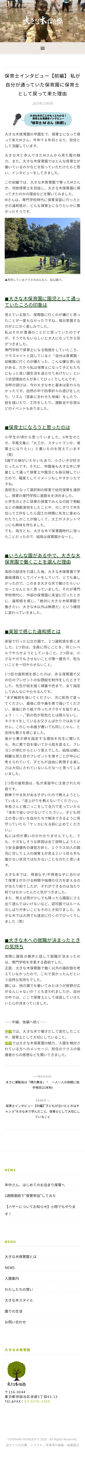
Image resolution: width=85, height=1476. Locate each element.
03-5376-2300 (37, 1401)
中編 (8, 1031)
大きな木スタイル (19, 1300)
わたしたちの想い (19, 1289)
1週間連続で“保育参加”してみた (30, 1195)
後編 (8, 1042)
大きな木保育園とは (21, 1256)
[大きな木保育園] (42, 20)
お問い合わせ (15, 1321)
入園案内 (12, 1278)
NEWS (10, 1267)
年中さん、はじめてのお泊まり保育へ (35, 1184)
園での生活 (13, 1311)
